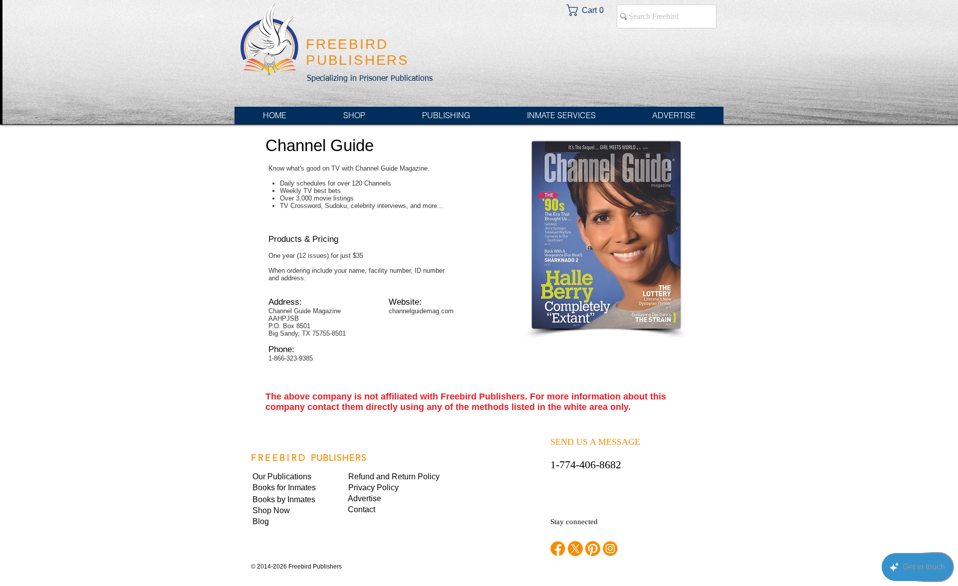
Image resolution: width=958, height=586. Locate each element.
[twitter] (575, 548)
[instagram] (610, 548)
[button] (382, 487)
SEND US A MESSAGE (595, 442)
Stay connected (574, 522)
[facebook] (557, 548)
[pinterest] (592, 548)
